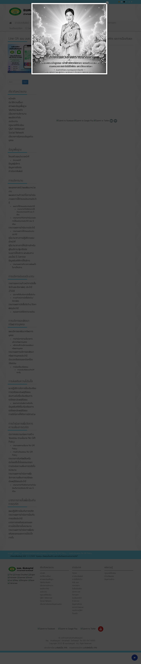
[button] (107, 3)
